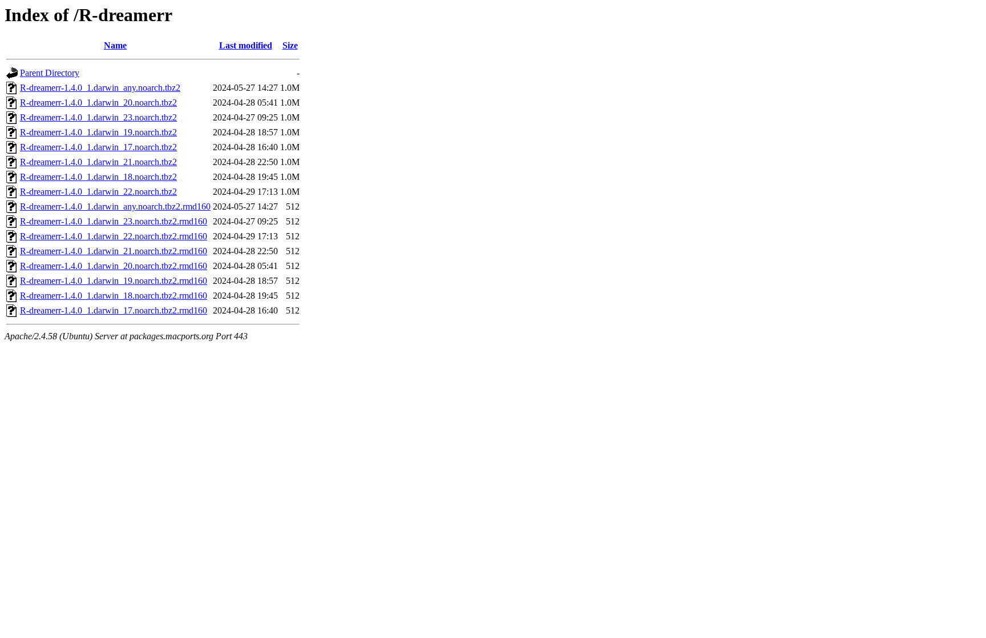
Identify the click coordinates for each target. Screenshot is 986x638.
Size (290, 45)
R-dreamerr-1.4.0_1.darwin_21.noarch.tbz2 (98, 162)
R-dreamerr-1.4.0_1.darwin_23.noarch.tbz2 (98, 117)
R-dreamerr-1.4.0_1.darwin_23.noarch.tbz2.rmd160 (113, 221)
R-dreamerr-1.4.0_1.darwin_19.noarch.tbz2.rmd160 (113, 281)
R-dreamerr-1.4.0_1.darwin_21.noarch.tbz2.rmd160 (113, 251)
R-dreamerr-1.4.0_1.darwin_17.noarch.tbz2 (98, 147)
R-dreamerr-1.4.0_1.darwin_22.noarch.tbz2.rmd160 (113, 236)
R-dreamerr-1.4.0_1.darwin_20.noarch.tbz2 (98, 102)
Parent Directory (49, 73)
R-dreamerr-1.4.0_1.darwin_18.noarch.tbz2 (98, 177)
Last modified (245, 45)
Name (115, 45)
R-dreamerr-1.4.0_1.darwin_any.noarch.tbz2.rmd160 (115, 206)
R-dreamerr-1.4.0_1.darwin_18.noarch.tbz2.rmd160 (113, 295)
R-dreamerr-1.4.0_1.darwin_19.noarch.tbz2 (98, 132)
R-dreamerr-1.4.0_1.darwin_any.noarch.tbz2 (100, 88)
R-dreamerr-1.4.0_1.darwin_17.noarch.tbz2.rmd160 (113, 310)
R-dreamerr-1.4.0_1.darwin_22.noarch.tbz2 (98, 191)
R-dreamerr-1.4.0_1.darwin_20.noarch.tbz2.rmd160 (113, 266)
